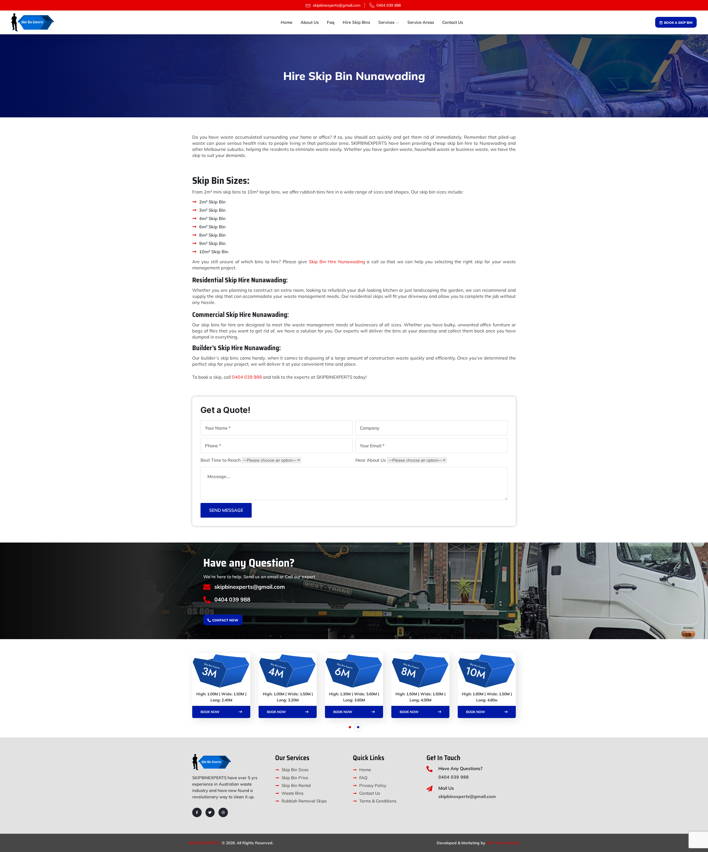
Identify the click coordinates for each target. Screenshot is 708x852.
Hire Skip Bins (356, 22)
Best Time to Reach (221, 460)
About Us (310, 22)
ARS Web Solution (503, 842)
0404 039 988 (247, 377)
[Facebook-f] (197, 812)
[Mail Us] (429, 789)
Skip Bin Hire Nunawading (337, 261)
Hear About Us (370, 460)
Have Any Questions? (460, 768)
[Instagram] (223, 812)
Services (386, 22)
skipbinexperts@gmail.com (249, 586)
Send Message (226, 510)
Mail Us (446, 788)
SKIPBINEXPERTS (204, 842)
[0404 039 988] (206, 599)
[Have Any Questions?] (429, 769)
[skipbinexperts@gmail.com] (206, 587)
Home (286, 22)
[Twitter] (210, 812)
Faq (330, 22)
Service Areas (420, 22)
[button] (350, 727)
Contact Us (452, 22)
